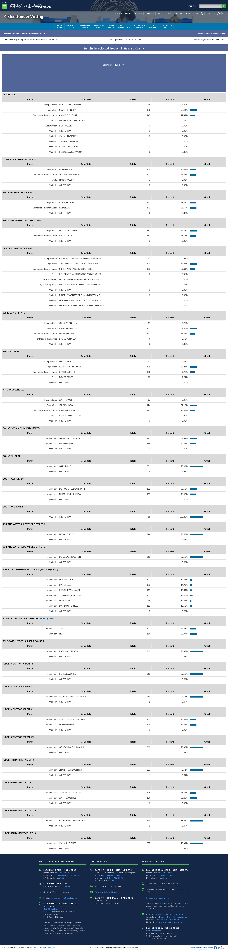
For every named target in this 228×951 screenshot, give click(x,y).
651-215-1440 (62, 873)
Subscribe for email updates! (203, 947)
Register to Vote (59, 26)
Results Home (203, 33)
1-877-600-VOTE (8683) (67, 875)
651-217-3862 (65, 886)
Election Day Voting (71, 26)
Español (118, 13)
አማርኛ (209, 13)
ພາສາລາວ (179, 13)
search (191, 6)
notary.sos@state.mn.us (171, 922)
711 (62, 878)
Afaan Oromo (192, 13)
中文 (170, 13)
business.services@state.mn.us (167, 914)
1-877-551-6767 (166, 875)
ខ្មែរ (202, 13)
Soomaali (138, 13)
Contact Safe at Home (106, 892)
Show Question (47, 618)
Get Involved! (153, 26)
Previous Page (219, 33)
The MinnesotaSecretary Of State (30, 6)
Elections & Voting (25, 16)
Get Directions (50, 909)
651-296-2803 (165, 873)
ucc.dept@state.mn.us (168, 919)
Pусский (161, 13)
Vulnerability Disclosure (199, 950)
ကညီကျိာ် (219, 13)
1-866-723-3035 (115, 878)
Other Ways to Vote (85, 26)
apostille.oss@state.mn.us (173, 917)
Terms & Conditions (47, 947)
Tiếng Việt (150, 13)
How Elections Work (166, 26)
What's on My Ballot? (98, 26)
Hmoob (128, 13)
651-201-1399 (113, 875)
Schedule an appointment (159, 898)
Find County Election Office (124, 26)
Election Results (111, 26)
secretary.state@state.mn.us (64, 898)
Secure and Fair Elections (139, 26)
